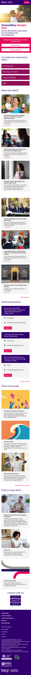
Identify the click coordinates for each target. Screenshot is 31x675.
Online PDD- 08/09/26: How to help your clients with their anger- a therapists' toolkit (15, 358)
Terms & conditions (6, 627)
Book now (8, 328)
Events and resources (7, 618)
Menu (27, 2)
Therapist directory (15, 45)
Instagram (14, 600)
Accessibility (4, 631)
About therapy (5, 623)
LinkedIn (14, 604)
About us (3, 620)
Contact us (4, 636)
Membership (5, 613)
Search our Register (15, 49)
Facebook (14, 597)
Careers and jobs (6, 615)
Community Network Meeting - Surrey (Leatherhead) (14, 335)
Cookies (3, 634)
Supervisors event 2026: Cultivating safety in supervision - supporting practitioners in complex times (15, 310)
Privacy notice (4, 629)
